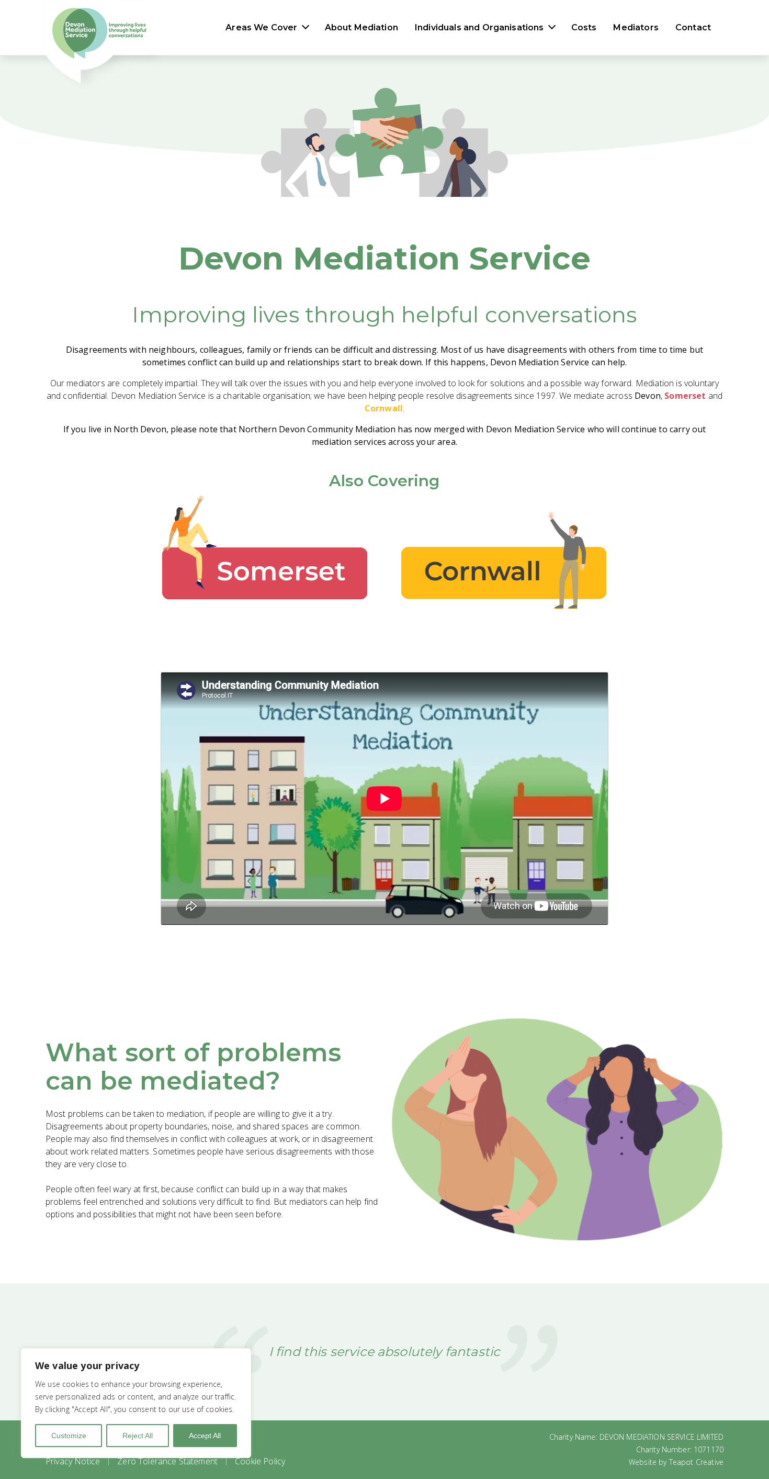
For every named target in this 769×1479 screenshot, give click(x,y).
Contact (693, 27)
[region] (136, 1403)
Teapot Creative (696, 1462)
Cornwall (384, 408)
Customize (68, 1435)
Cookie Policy (260, 1461)
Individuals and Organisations (479, 27)
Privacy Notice (73, 1461)
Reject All (137, 1435)
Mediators (635, 27)
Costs (584, 27)
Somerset (685, 395)
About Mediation (361, 27)
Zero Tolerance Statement (167, 1461)
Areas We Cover (261, 27)
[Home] (96, 27)
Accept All (205, 1435)
